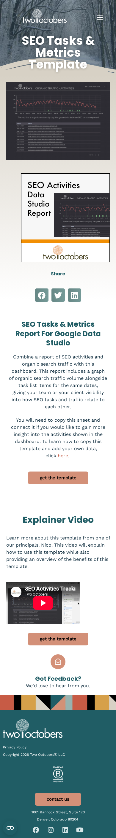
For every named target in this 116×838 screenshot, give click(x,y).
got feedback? (58, 678)
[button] (100, 17)
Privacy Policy (14, 747)
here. (64, 455)
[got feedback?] (58, 661)
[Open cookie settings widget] (10, 828)
